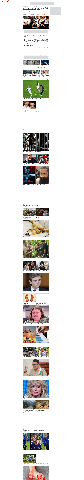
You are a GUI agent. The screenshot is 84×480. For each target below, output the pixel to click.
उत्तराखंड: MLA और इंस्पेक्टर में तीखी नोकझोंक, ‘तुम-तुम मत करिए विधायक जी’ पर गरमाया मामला (45, 76)
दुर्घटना (32, 65)
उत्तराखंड (24, 6)
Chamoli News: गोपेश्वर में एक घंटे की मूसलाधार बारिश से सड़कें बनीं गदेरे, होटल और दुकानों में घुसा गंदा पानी (27, 67)
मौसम (23, 65)
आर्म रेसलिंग (38, 14)
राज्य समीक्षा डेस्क (25, 14)
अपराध (41, 65)
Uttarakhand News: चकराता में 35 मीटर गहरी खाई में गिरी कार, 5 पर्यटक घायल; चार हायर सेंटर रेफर (36, 67)
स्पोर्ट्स (36, 14)
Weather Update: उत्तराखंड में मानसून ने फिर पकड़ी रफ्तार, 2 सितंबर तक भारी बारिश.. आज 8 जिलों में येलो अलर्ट (27, 76)
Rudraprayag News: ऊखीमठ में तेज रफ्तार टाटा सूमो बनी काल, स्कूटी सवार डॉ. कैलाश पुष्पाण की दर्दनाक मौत (36, 76)
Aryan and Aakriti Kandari (42, 14)
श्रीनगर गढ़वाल (26, 6)
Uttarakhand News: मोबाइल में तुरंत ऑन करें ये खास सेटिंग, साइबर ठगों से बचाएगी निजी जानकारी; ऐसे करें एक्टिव (44, 67)
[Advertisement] (42, 3)
